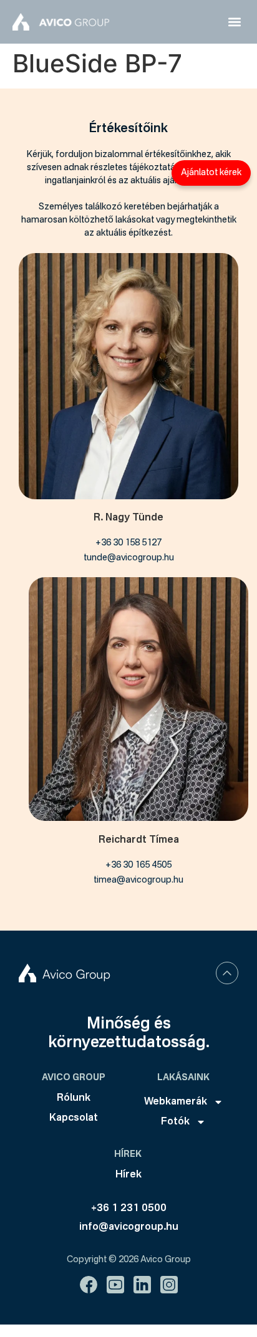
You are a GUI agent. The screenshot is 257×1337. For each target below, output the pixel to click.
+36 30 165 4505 (138, 865)
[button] (234, 22)
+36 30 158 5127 (128, 543)
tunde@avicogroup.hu (129, 557)
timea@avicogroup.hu (138, 880)
